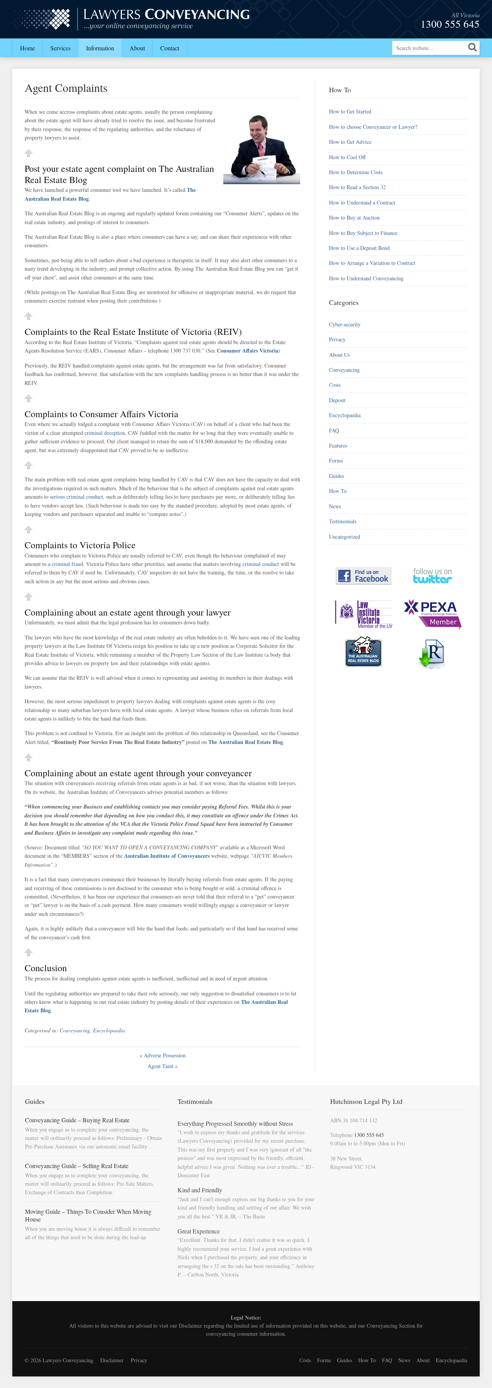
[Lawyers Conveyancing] (131, 26)
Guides (336, 475)
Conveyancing (75, 1030)
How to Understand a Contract (362, 202)
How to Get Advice (350, 141)
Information (100, 48)
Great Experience (199, 1231)
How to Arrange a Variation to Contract (372, 262)
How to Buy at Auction (354, 217)
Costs (335, 384)
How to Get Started (350, 111)
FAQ (334, 430)
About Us (339, 354)
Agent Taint (163, 1066)
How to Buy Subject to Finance (363, 232)
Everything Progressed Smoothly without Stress (235, 1123)
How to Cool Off (347, 157)
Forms (336, 460)
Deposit (337, 400)
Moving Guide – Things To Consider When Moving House (88, 1215)
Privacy (337, 339)
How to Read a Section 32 (357, 187)
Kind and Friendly (200, 1190)
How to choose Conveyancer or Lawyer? (373, 126)
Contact (169, 48)
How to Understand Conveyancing (366, 278)
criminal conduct (261, 564)
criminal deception (105, 432)
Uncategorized (344, 536)
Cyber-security (345, 324)
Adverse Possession (163, 1055)
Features (338, 445)
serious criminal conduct (76, 496)
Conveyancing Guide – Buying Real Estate (77, 1120)
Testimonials (342, 521)
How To (338, 490)
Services (60, 48)
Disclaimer (190, 1325)
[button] (472, 47)
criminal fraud (67, 564)
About (137, 48)
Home (27, 48)
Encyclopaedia (109, 1030)
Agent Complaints (66, 87)
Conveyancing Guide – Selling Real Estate (76, 1166)
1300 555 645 (450, 24)
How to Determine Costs (355, 172)
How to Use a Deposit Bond (359, 247)
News (335, 506)
